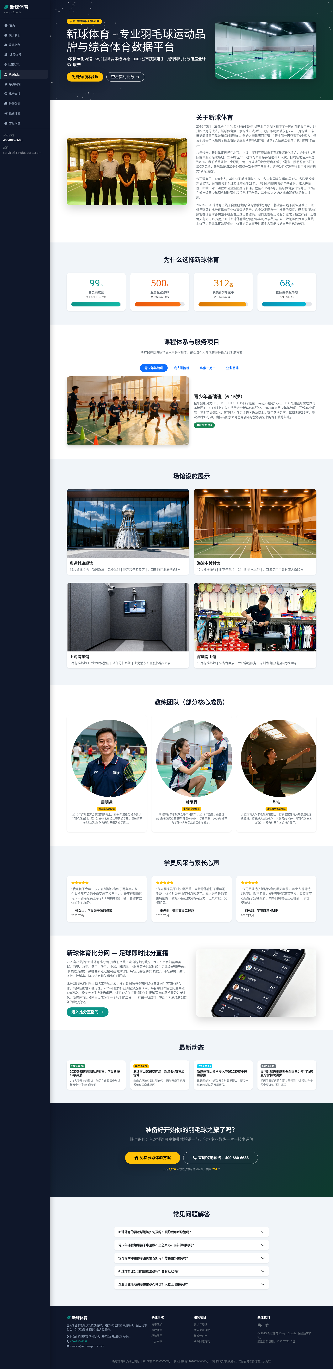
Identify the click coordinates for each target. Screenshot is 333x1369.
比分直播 (14, 94)
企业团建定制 (202, 1341)
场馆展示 (14, 64)
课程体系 (15, 54)
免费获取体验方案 (155, 1157)
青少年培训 (200, 1324)
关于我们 (14, 35)
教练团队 (14, 74)
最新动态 (14, 103)
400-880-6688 (12, 140)
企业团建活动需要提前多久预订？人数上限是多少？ (153, 1284)
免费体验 (14, 113)
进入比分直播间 (85, 1012)
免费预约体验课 (84, 76)
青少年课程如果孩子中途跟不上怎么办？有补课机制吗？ (156, 1245)
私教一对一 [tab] (207, 368)
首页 (12, 25)
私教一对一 (200, 1335)
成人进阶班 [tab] (181, 368)
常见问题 (14, 123)
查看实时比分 (123, 76)
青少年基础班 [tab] (154, 368)
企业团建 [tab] (232, 368)
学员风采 (15, 84)
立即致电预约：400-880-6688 (223, 1157)
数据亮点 (14, 45)
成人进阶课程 (202, 1330)
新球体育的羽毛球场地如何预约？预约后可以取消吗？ (155, 1232)
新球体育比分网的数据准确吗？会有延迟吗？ (149, 1271)
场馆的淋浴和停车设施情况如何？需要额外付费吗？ (153, 1258)
